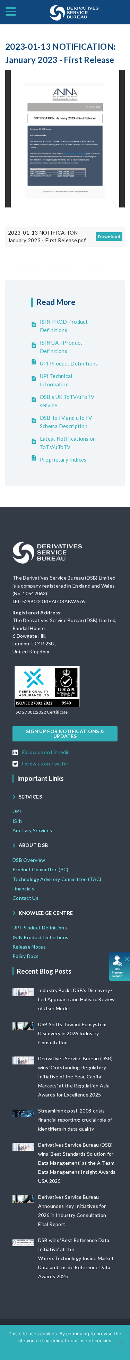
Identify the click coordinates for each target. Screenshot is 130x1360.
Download (109, 236)
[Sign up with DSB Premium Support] (120, 966)
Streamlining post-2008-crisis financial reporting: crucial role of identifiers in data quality (75, 1120)
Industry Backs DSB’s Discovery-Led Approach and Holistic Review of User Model (76, 999)
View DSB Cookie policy (69, 1349)
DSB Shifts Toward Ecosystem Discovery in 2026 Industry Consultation (72, 1033)
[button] (41, 712)
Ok (38, 1349)
